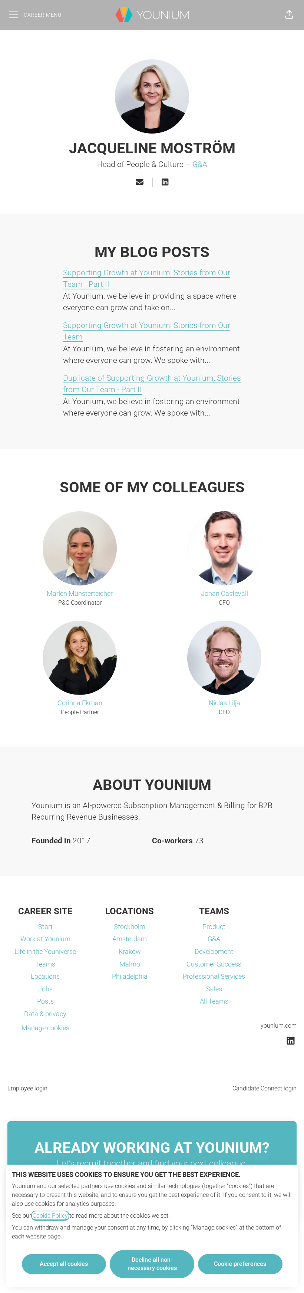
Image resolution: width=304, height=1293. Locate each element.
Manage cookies (45, 1028)
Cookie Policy (50, 1215)
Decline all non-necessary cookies (152, 1263)
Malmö (129, 964)
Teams (45, 964)
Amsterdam (129, 939)
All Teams (214, 1001)
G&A (199, 164)
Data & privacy (45, 1014)
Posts (45, 1001)
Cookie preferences (240, 1263)
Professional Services (214, 976)
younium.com (279, 1025)
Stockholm (129, 927)
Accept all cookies (64, 1263)
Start (45, 927)
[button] (289, 14)
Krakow (130, 951)
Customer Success (213, 964)
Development (214, 951)
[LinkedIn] (165, 182)
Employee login (27, 1088)
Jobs (45, 989)
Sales (214, 989)
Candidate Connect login (264, 1088)
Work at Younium (45, 939)
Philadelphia (130, 976)
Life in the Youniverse (45, 951)
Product (213, 927)
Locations (45, 976)
